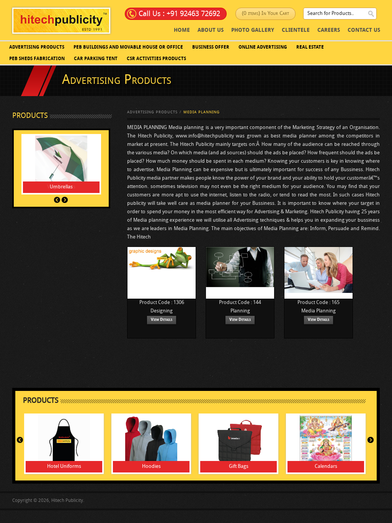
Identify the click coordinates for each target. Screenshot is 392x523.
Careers (328, 30)
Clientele (296, 30)
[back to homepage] (61, 20)
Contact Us (364, 30)
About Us (211, 30)
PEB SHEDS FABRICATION (37, 59)
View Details (161, 320)
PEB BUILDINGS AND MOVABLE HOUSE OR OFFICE (128, 47)
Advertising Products (36, 47)
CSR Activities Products (156, 59)
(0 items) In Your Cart (265, 13)
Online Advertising (262, 47)
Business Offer (210, 47)
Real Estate (310, 47)
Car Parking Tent (96, 59)
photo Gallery (252, 30)
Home (182, 30)
